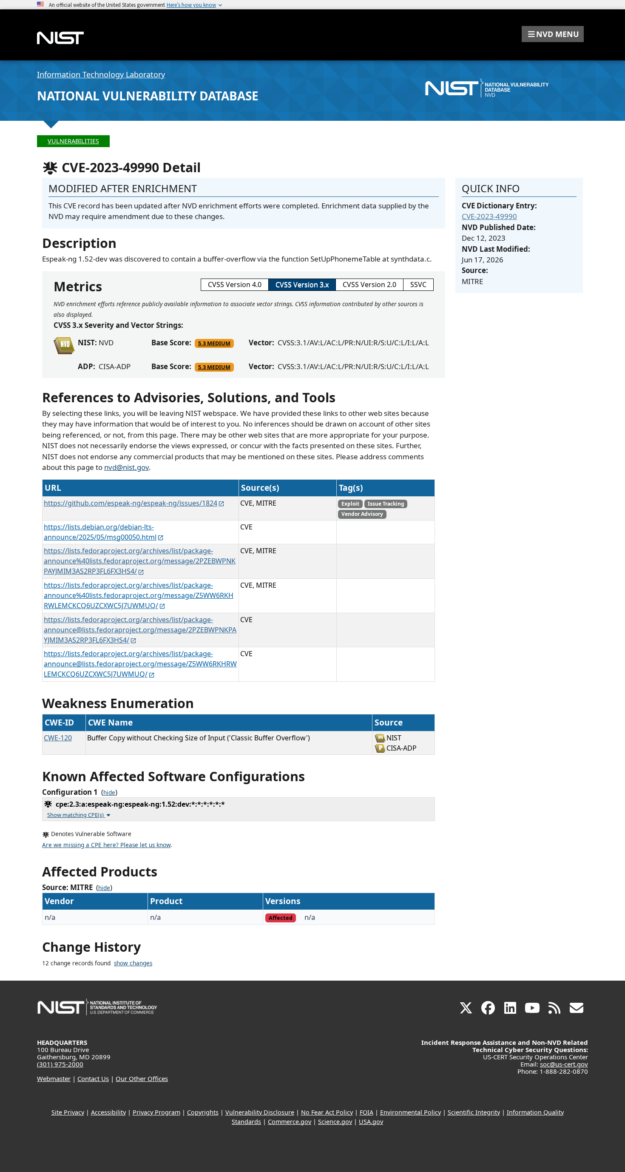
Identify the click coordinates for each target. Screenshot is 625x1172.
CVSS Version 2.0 (369, 284)
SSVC (418, 284)
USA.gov (371, 1122)
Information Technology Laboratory (101, 74)
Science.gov (335, 1122)
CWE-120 (58, 737)
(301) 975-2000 (60, 1064)
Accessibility (108, 1112)
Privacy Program (156, 1112)
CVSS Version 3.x (302, 284)
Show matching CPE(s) (76, 815)
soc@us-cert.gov (564, 1064)
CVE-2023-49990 (489, 216)
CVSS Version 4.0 (234, 284)
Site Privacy (67, 1112)
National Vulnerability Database (148, 96)
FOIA (366, 1112)
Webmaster (54, 1078)
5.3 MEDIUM (214, 343)
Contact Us (93, 1078)
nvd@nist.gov (126, 467)
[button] (553, 34)
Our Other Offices (142, 1078)
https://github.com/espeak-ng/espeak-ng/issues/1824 (130, 503)
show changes (133, 963)
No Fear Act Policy (327, 1112)
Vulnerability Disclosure (259, 1112)
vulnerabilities (73, 141)
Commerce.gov (289, 1122)
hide (109, 793)
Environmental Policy (410, 1112)
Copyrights (203, 1112)
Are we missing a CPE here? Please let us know (106, 845)
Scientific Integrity (474, 1112)
